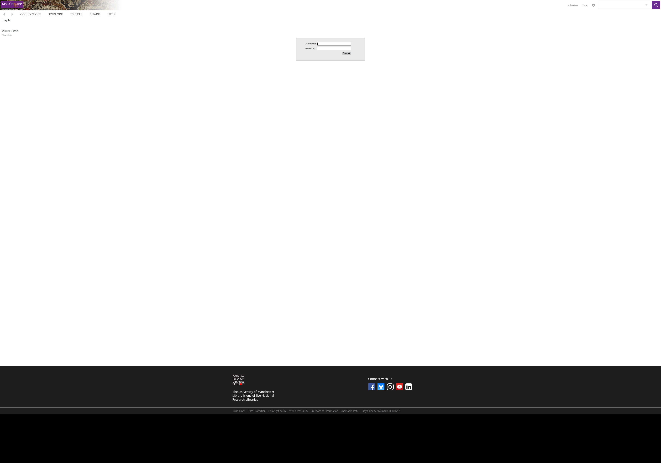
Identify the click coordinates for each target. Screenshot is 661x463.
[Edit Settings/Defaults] (593, 5)
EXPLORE (56, 14)
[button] (656, 5)
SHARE (95, 14)
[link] (646, 5)
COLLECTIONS (30, 14)
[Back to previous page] (4, 14)
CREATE (76, 14)
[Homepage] (65, 5)
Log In (584, 5)
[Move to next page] (12, 14)
